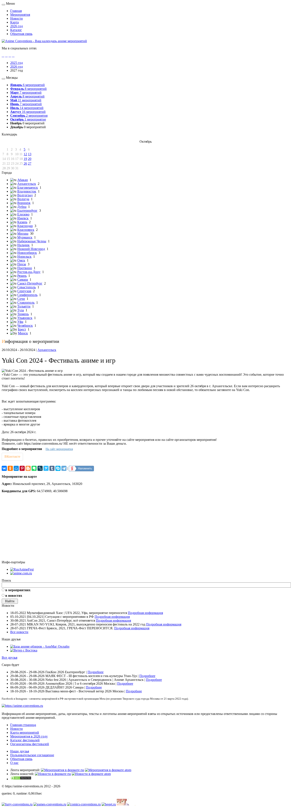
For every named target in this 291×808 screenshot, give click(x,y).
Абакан (22, 180)
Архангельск (26, 183)
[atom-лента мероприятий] (108, 770)
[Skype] (58, 468)
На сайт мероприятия (59, 449)
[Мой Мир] (16, 468)
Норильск (24, 256)
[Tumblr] (52, 468)
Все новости (19, 632)
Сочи (21, 298)
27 (29, 163)
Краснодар (25, 226)
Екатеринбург (27, 210)
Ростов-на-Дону (28, 272)
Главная (16, 11)
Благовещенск (27, 187)
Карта (14, 22)
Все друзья (9, 657)
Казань (22, 222)
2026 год (16, 26)
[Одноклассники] (10, 468)
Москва (22, 233)
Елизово (23, 214)
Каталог (16, 30)
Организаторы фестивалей (29, 744)
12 (25, 154)
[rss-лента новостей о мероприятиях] (53, 774)
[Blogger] (28, 468)
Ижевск (23, 218)
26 (25, 163)
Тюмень (23, 314)
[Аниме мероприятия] (22, 705)
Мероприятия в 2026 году (29, 736)
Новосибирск (27, 252)
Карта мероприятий (24, 732)
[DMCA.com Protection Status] (21, 779)
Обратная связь (21, 34)
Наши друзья (19, 751)
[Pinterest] (22, 468)
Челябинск (25, 325)
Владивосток (26, 191)
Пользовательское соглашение (32, 755)
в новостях (13, 595)
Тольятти (23, 306)
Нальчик (23, 245)
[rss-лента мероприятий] (62, 770)
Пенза (21, 264)
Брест (22, 329)
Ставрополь (26, 302)
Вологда (23, 199)
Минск (23, 333)
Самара (22, 279)
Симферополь (27, 295)
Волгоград (25, 195)
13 (29, 154)
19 (25, 159)
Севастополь (26, 287)
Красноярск (25, 229)
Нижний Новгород (31, 249)
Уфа (20, 321)
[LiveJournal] (40, 468)
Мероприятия (20, 14)
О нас (14, 763)
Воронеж (23, 203)
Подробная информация (145, 613)
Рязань (22, 275)
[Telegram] (63, 468)
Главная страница (23, 725)
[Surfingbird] (46, 468)
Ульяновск (24, 318)
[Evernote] (34, 468)
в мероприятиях (17, 590)
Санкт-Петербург (29, 283)
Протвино (24, 268)
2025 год (16, 63)
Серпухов (24, 291)
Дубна (21, 206)
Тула (20, 310)
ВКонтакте (12, 456)
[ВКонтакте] (4, 468)
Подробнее (96, 672)
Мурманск (24, 237)
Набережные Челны (31, 241)
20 (29, 159)
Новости (16, 18)
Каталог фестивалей (25, 740)
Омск (21, 260)
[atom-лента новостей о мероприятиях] (91, 774)
